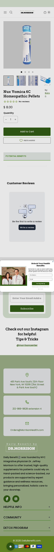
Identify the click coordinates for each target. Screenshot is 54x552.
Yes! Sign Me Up (40, 283)
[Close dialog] (52, 261)
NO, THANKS (40, 288)
